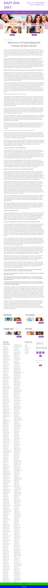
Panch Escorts (16, 435)
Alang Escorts (5, 353)
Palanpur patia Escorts (18, 419)
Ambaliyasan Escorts (7, 359)
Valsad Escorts (16, 548)
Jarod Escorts (5, 533)
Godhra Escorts (6, 508)
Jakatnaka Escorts (6, 525)
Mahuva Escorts (17, 396)
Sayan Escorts (16, 498)
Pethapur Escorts (17, 444)
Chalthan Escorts (6, 438)
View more (12, 34)
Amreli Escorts (5, 349)
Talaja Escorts (16, 520)
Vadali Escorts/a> (17, 546)
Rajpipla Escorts (17, 448)
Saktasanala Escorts (18, 479)
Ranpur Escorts (17, 455)
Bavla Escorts (5, 394)
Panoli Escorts (16, 436)
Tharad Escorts (17, 530)
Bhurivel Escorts (6, 426)
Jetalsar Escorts (6, 537)
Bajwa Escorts (5, 383)
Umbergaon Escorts (17, 536)
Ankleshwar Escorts (6, 377)
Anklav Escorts (5, 367)
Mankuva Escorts (17, 385)
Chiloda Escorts (6, 455)
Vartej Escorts (16, 562)
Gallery (29, 12)
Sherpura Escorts (17, 505)
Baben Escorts (5, 378)
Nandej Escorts (17, 404)
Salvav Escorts (16, 482)
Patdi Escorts (16, 442)
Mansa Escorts (16, 387)
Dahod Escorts (6, 460)
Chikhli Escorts (5, 454)
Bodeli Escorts (5, 427)
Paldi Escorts (16, 422)
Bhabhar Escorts (6, 407)
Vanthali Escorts (17, 557)
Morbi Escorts (16, 394)
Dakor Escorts (5, 495)
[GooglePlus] (40, 356)
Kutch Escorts (5, 549)
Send (40, 365)
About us (10, 12)
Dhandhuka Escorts (6, 477)
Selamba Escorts (17, 499)
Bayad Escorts (5, 396)
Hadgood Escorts (6, 514)
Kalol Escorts (5, 546)
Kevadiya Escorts (6, 579)
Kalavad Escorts (6, 557)
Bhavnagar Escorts (6, 402)
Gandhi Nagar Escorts (7, 511)
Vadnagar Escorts (17, 551)
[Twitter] (40, 353)
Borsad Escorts (6, 430)
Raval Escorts (16, 458)
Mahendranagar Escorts (18, 372)
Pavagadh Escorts (17, 426)
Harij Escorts (5, 521)
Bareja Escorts (5, 391)
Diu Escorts (5, 463)
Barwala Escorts (6, 393)
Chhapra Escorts (6, 444)
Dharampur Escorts (6, 480)
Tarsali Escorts (16, 525)
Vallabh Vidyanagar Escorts (17, 556)
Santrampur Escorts (17, 487)
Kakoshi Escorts (6, 556)
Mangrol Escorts (17, 384)
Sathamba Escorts (17, 492)
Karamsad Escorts (6, 569)
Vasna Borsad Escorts (18, 563)
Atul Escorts (5, 372)
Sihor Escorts (16, 508)
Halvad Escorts (6, 518)
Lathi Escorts (16, 356)
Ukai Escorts (16, 534)
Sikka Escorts (16, 509)
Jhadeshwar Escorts (6, 540)
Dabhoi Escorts (6, 493)
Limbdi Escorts (17, 362)
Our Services (24, 12)
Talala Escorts (16, 521)
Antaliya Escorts (6, 368)
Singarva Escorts (17, 512)
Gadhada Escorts (6, 500)
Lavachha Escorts (17, 358)
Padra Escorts (16, 432)
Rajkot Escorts (16, 447)
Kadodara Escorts (6, 554)
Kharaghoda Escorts (18, 344)
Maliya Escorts (16, 379)
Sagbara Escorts (17, 474)
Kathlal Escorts (5, 573)
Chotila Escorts (6, 457)
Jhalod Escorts (5, 541)
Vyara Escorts (16, 582)
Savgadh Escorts (17, 495)
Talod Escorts (16, 522)
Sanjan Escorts (16, 485)
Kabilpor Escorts (6, 544)
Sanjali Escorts (16, 483)
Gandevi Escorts (6, 502)
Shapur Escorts (17, 502)
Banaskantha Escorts (7, 387)
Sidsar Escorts (16, 506)
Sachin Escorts (16, 473)
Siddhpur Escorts (17, 466)
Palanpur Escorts (17, 420)
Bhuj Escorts (5, 403)
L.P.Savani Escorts (17, 359)
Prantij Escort (38, 286)
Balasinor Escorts (6, 432)
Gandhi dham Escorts (7, 509)
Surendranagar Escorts (18, 470)
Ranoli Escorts (16, 454)
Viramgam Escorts (17, 574)
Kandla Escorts (6, 560)
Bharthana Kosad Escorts (6, 417)
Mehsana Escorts (17, 397)
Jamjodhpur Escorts (6, 531)
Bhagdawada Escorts (7, 412)
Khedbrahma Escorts (18, 346)
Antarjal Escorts (6, 369)
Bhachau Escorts (6, 399)
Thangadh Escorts (17, 527)
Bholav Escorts (5, 425)
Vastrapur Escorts (17, 560)
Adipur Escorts (5, 348)
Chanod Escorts (6, 442)
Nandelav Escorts (17, 407)
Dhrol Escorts (5, 487)
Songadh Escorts (17, 468)
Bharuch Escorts (6, 400)
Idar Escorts (5, 522)
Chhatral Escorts (6, 445)
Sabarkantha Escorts (18, 461)
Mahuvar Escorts (17, 375)
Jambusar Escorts (6, 530)
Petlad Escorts (16, 445)
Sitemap (26, 353)
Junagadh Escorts (6, 527)
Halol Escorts (5, 516)
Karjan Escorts (5, 570)
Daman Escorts (6, 458)
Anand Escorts (5, 375)
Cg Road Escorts (6, 435)
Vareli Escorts (16, 559)
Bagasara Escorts (6, 381)
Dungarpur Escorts (6, 492)
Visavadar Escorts (17, 576)
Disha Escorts (5, 464)
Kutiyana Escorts (17, 355)
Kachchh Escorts (6, 552)
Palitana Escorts (17, 423)
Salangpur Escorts (17, 463)
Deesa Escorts (5, 498)
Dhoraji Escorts (6, 484)
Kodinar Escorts (17, 350)
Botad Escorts (5, 406)
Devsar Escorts (6, 476)
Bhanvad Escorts (6, 415)
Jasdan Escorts (5, 534)
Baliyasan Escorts (6, 386)
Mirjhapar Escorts (17, 391)
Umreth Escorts (17, 539)
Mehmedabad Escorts (18, 390)
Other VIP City (16, 12)
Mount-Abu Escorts (17, 400)
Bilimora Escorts (6, 405)
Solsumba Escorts (17, 514)
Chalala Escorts (6, 436)
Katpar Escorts (5, 575)
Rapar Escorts (16, 457)
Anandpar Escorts (6, 364)
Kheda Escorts (5, 547)
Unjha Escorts (16, 543)
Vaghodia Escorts (17, 552)
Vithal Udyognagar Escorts (17, 580)
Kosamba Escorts (17, 352)
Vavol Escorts (16, 566)
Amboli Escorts (6, 361)
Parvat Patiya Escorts (18, 417)
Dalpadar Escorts (6, 470)
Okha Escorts (16, 414)
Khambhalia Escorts (6, 581)
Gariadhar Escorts (6, 503)
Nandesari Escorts (17, 409)
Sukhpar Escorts (17, 515)
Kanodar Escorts (6, 563)
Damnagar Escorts (6, 471)
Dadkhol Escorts (6, 467)
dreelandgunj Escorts (7, 490)
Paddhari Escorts (17, 431)
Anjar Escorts (5, 374)
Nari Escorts (16, 410)
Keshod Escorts (6, 578)
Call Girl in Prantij (33, 96)
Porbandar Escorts (17, 428)
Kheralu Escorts (17, 347)
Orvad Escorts (16, 416)
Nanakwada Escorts (17, 406)
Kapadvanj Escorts (6, 566)
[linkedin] (43, 353)
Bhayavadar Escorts (6, 420)
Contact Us (40, 12)
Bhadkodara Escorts (7, 409)
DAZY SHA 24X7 (11, 5)
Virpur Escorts (16, 575)
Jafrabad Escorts (6, 528)
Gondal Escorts (6, 512)
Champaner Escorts (6, 449)
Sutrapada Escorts (17, 517)
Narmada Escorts (17, 403)
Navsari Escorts (17, 413)
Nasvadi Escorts (17, 412)
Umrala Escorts (17, 537)
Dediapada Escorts (6, 473)
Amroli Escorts (5, 352)
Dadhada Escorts (6, 465)
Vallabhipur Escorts (17, 553)
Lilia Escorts (16, 360)
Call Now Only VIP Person (8, 39)
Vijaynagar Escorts (17, 572)
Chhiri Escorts (5, 448)
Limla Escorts (16, 365)
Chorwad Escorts (6, 452)
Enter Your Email (39, 360)
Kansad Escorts (6, 565)
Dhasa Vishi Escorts (6, 481)
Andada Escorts (6, 365)
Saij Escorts (16, 476)
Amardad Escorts (6, 356)
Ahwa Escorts (5, 346)
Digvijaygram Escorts (7, 489)
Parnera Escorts (17, 441)
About (26, 346)
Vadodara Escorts (17, 549)
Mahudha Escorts (17, 374)
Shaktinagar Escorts (17, 501)
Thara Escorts (16, 528)
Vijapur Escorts (17, 571)
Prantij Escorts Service (11, 215)
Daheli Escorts (5, 468)
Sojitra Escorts (16, 511)
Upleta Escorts (16, 544)
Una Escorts (16, 540)
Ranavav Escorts (17, 452)
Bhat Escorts (5, 419)
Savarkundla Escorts (18, 493)
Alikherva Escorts (6, 355)
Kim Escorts (16, 349)
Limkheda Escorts (17, 363)
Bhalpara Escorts (6, 413)
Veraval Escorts (17, 568)
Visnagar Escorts (17, 578)
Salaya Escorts (16, 480)
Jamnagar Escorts (6, 524)
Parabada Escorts (17, 438)
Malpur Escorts (17, 381)
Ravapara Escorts (17, 460)
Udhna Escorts (16, 533)
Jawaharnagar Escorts (7, 535)
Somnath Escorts (17, 467)
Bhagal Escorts (5, 410)
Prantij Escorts (7, 49)
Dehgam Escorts (6, 499)
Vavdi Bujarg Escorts (18, 565)
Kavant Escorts (5, 576)
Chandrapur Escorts (6, 441)
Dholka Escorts (6, 483)
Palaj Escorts (16, 433)
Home (5, 12)
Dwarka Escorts (6, 461)
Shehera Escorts (17, 503)
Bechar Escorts (6, 397)
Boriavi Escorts (5, 429)
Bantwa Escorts (6, 390)
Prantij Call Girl (34, 171)
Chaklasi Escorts (6, 433)
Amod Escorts (5, 362)
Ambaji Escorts (6, 358)
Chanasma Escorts (6, 439)
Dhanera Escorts (6, 479)
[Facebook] (37, 353)
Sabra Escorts (16, 471)
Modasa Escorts (17, 398)
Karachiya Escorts (6, 568)
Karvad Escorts (6, 572)
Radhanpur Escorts (17, 449)
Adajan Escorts (6, 351)
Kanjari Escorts (5, 562)
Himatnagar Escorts (6, 519)
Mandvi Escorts (6, 550)
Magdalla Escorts (17, 371)
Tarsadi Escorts (17, 524)
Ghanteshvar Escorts (7, 505)
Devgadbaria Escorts (7, 474)
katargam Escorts (6, 543)
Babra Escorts (5, 380)
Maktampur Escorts (17, 377)
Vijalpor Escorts (17, 569)
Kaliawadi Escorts (6, 559)
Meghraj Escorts (17, 388)
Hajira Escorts (5, 515)
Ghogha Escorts (6, 506)
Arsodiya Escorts (6, 371)
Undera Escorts (17, 541)
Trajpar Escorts (17, 531)
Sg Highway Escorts (17, 477)
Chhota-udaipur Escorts (7, 451)
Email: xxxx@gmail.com (37, 5)
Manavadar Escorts (17, 382)
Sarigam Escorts (17, 490)
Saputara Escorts (17, 464)
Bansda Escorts (6, 388)
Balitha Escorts (6, 384)
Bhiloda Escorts (6, 423)
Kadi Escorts (5, 553)
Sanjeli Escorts (16, 486)
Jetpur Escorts (5, 538)
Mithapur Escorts (17, 393)
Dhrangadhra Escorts (7, 486)
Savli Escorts (16, 496)
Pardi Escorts (16, 439)
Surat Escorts (16, 518)
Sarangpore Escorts (17, 489)
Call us (35, 3)
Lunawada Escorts (17, 366)
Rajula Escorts (16, 451)
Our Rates (35, 12)
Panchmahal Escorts (18, 425)
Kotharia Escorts (17, 353)
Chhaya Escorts (6, 446)
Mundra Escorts (17, 401)
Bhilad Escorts (5, 422)
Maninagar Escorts (17, 369)
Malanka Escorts (17, 378)
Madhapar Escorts (17, 368)
